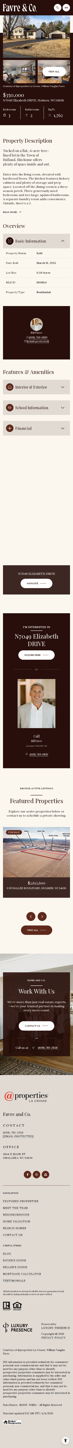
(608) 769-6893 (38, 337)
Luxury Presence (55, 1328)
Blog (7, 1253)
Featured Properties (20, 1201)
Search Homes (14, 1228)
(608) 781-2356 (48, 1047)
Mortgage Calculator (22, 1274)
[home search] (57, 7)
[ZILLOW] (45, 1174)
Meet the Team (15, 1208)
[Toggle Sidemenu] (66, 7)
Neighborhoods (16, 1214)
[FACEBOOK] (27, 1174)
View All (54, 71)
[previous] (30, 916)
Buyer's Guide (14, 1260)
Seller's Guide (15, 1267)
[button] (36, 1026)
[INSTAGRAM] (36, 1174)
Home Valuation (16, 1221)
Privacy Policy (53, 1337)
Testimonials (14, 1280)
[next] (42, 916)
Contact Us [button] (13, 1235)
